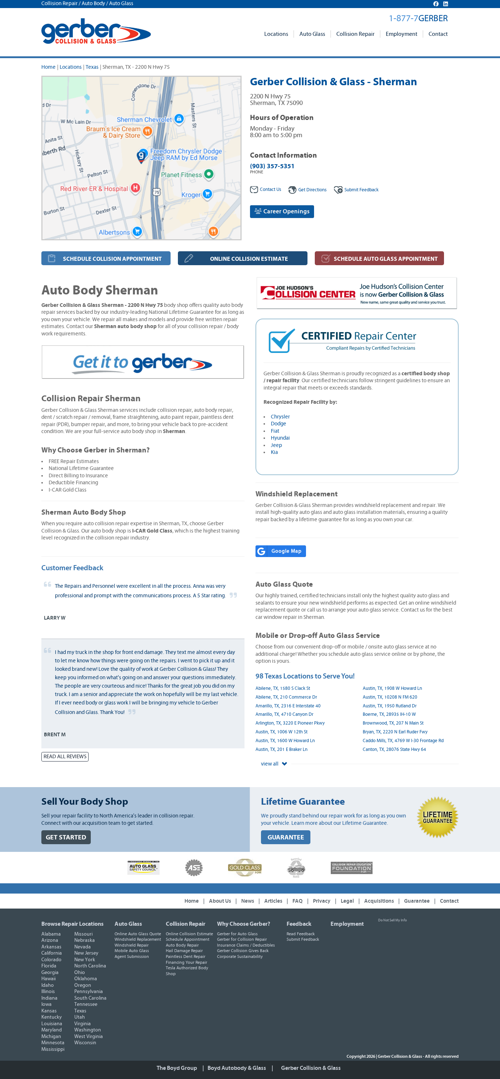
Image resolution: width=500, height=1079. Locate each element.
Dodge (278, 423)
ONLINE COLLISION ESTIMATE (249, 259)
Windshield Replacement (138, 939)
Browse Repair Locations (72, 924)
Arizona (49, 940)
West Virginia (88, 1036)
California (51, 953)
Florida (48, 966)
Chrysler (280, 417)
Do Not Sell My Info (392, 920)
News (247, 901)
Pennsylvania (88, 991)
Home (48, 67)
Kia (274, 452)
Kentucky (51, 1017)
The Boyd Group (177, 1068)
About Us (220, 901)
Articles (273, 901)
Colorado (51, 959)
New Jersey (86, 953)
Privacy (322, 901)
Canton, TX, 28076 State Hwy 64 (394, 749)
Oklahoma (85, 978)
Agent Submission (132, 956)
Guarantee (417, 901)
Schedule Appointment (187, 939)
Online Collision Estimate (189, 934)
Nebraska (84, 940)
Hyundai (280, 438)
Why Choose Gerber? (243, 924)
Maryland (51, 1030)
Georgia (50, 972)
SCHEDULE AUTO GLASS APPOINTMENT (386, 259)
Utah (79, 1017)
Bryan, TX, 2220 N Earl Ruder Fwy (395, 732)
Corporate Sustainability (240, 956)
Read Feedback (301, 934)
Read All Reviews (65, 756)
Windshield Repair (132, 945)
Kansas (49, 1011)
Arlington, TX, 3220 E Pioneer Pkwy (290, 723)
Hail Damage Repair (184, 950)
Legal (347, 901)
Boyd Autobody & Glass (237, 1068)
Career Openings (286, 211)
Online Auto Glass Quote (138, 934)
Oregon (82, 985)
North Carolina (90, 966)
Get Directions (312, 190)
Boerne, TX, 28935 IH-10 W (389, 714)
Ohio (79, 972)
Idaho (47, 985)
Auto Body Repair (182, 945)
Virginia (82, 1023)
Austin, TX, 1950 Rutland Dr (390, 706)
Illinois (48, 991)
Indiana (49, 998)
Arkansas (51, 947)
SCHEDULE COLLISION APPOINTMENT (112, 259)
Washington (87, 1030)
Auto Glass (312, 34)
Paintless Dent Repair (185, 956)
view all (270, 764)
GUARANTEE (286, 837)
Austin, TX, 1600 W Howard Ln (285, 740)
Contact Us (270, 189)
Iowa (46, 1004)
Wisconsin (85, 1042)
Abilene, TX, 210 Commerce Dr (286, 697)
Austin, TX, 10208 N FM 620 (390, 697)
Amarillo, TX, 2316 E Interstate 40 (288, 706)
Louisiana (51, 1023)
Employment (401, 34)
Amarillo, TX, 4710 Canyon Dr (284, 714)
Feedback (361, 190)
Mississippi (52, 1049)
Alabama (51, 934)
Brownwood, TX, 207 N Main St (393, 723)
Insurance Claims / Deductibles (246, 945)
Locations (276, 34)
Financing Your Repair (186, 962)
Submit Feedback (303, 939)
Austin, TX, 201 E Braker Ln (281, 749)
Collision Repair (355, 34)
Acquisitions (379, 901)
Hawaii (48, 978)
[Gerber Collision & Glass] (96, 31)
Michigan (51, 1036)
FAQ (297, 901)
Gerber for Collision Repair (242, 939)
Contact (438, 34)
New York (84, 959)
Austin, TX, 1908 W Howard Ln (392, 688)
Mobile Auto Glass (132, 950)
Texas (92, 67)
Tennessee (85, 1004)
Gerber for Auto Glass (237, 934)
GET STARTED (66, 837)
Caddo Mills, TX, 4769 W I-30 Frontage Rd (403, 740)
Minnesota (52, 1042)
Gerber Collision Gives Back (243, 950)
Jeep (276, 445)
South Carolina (90, 998)
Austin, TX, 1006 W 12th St (281, 732)
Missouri (83, 934)
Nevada (82, 947)
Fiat (275, 431)
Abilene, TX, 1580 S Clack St (282, 688)
